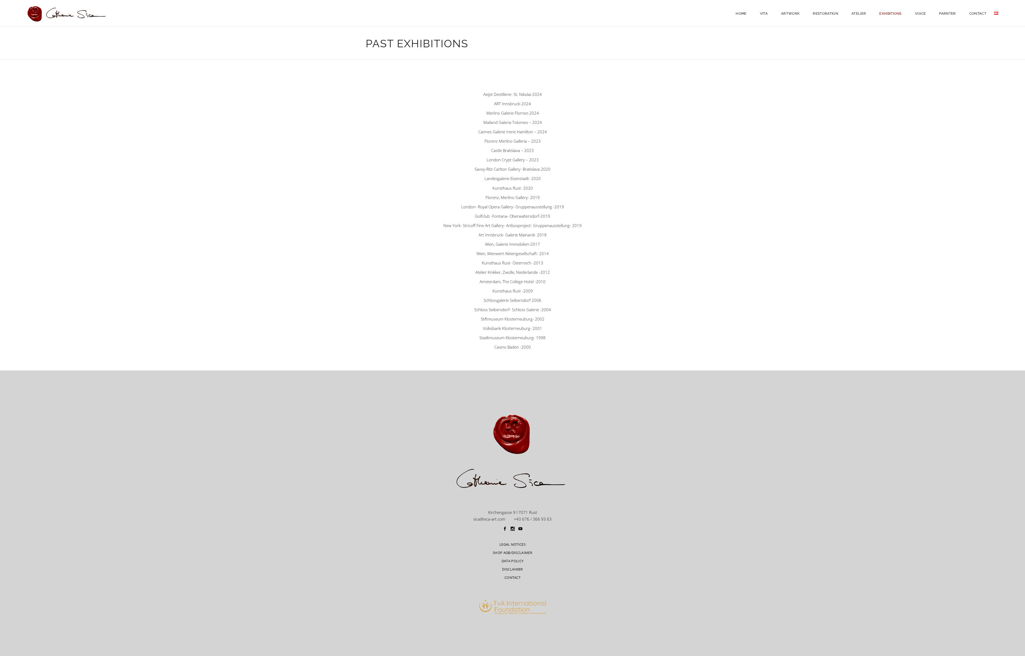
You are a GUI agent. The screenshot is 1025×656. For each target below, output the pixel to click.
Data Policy (513, 561)
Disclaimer (512, 569)
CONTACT (512, 577)
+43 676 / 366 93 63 (533, 519)
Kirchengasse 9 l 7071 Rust (512, 512)
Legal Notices (512, 544)
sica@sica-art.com (489, 519)
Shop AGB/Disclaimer (512, 552)
